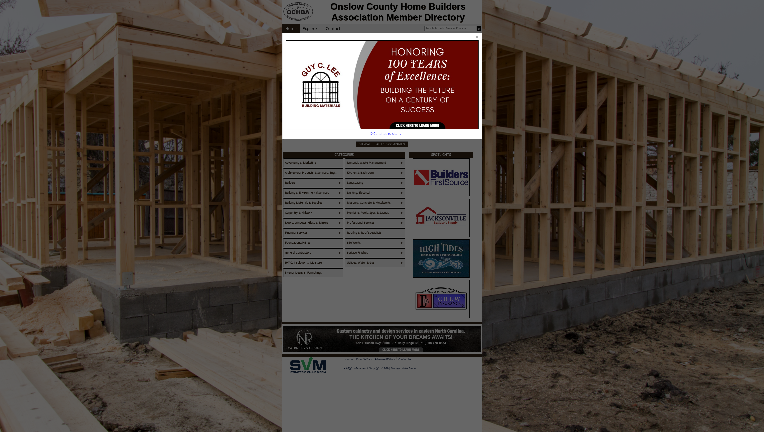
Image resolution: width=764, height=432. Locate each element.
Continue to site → (385, 133)
